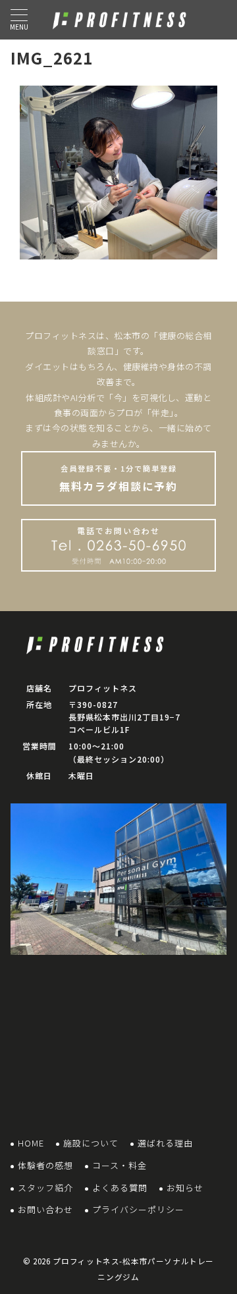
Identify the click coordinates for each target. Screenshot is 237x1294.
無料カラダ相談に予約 (118, 478)
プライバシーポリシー (138, 1209)
